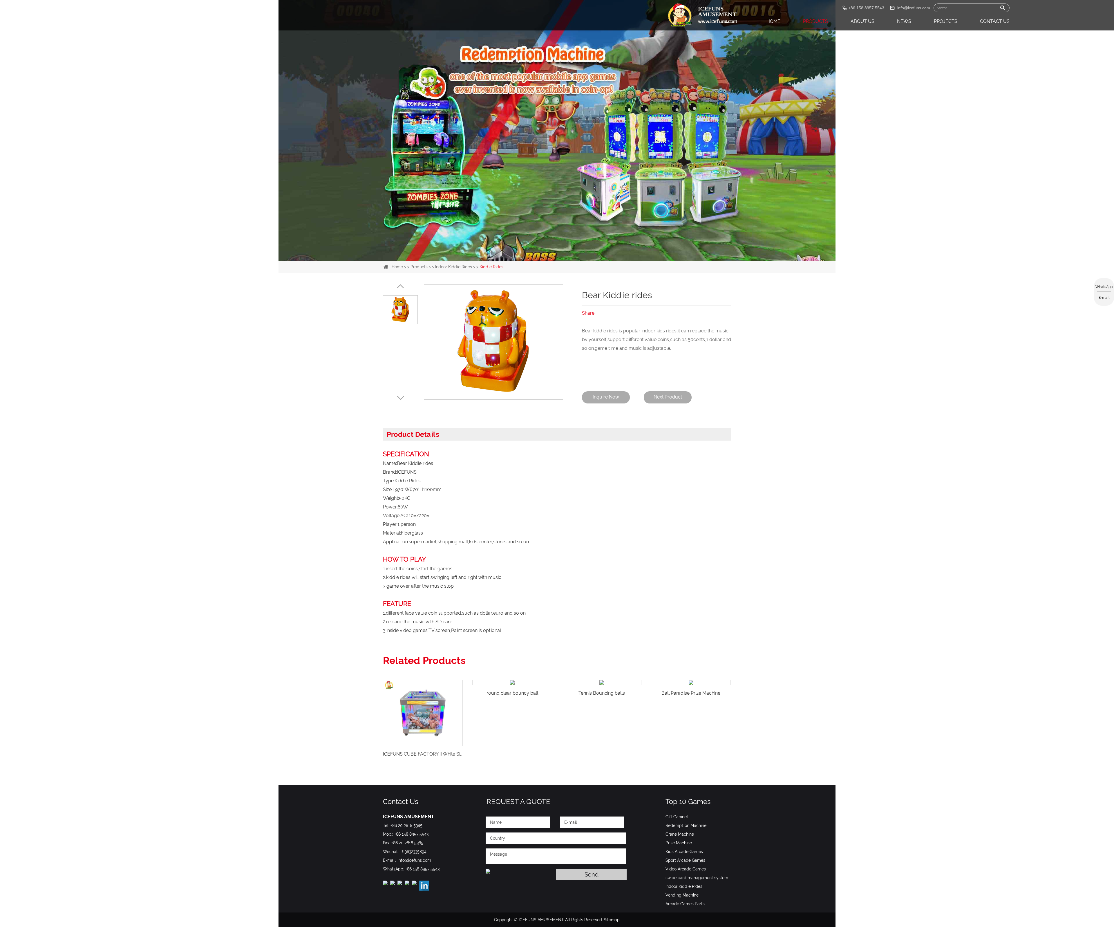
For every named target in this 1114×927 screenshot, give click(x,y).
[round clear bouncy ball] (423, 682)
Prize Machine (678, 843)
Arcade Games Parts (685, 903)
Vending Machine (682, 895)
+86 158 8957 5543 (422, 869)
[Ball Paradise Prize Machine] (601, 682)
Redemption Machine (685, 825)
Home (773, 21)
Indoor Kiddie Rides (453, 267)
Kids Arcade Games (684, 851)
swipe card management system (696, 877)
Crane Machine (679, 834)
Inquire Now (606, 397)
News (904, 21)
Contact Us (995, 21)
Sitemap (612, 919)
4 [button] (571, 249)
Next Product (668, 397)
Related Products (424, 660)
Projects (945, 21)
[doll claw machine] (557, 93)
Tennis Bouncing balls (512, 693)
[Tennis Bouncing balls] (512, 682)
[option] (557, 93)
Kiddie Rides (491, 267)
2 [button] (552, 249)
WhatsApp (1104, 287)
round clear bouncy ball (423, 693)
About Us (862, 21)
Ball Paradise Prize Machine (601, 693)
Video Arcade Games (685, 869)
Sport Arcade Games (685, 860)
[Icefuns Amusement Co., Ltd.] (702, 15)
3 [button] (561, 249)
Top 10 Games (688, 801)
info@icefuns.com (913, 8)
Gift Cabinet (676, 816)
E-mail (1104, 298)
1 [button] (543, 249)
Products (815, 21)
